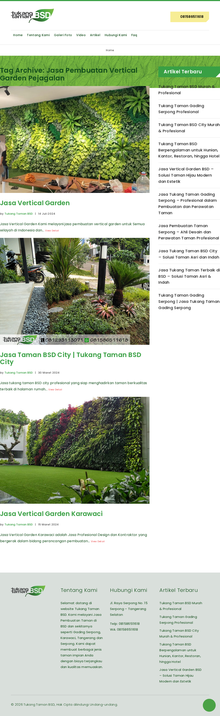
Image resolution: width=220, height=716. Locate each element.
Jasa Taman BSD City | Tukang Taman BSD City (70, 358)
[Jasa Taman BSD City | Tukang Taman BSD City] (75, 347)
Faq (134, 35)
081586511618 (129, 623)
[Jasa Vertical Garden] (75, 196)
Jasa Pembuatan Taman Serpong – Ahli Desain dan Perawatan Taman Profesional (188, 232)
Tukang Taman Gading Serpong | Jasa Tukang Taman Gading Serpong (189, 301)
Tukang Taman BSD (19, 214)
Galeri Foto (63, 35)
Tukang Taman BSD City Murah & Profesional (189, 128)
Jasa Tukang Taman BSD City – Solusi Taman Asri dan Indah (188, 254)
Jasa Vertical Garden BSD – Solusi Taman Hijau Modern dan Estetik (186, 175)
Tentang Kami (38, 35)
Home (18, 35)
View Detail (52, 230)
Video (81, 35)
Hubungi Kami (116, 35)
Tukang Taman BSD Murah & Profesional (186, 89)
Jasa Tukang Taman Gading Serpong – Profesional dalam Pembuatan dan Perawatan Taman (187, 204)
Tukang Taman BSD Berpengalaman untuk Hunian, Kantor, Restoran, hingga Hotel (188, 150)
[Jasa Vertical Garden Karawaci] (75, 506)
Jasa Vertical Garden (35, 203)
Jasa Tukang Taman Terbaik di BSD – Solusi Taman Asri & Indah (189, 276)
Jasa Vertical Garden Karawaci (51, 513)
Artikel (95, 35)
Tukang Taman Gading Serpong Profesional (181, 109)
